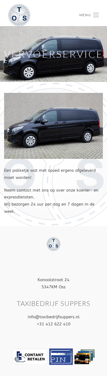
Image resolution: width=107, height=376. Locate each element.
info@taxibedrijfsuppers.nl (54, 316)
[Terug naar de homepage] (19, 15)
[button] (89, 15)
